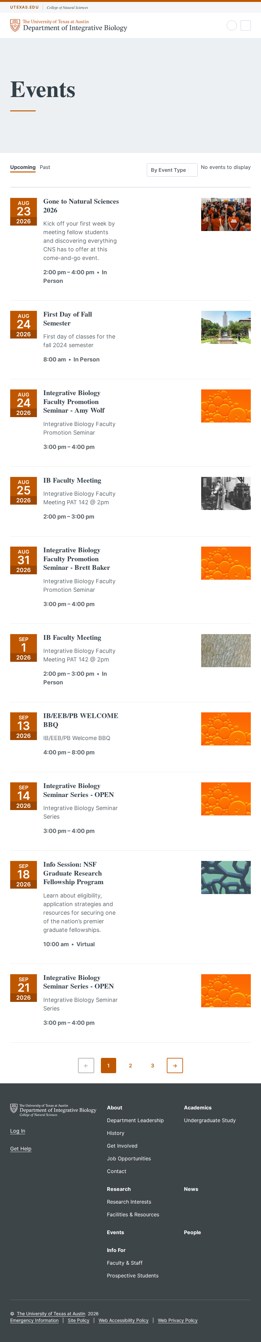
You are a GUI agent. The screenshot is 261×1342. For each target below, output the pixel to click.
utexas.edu (24, 7)
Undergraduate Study (210, 1120)
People (192, 1232)
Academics (198, 1107)
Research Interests (129, 1202)
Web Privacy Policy (178, 1320)
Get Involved (122, 1146)
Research (119, 1189)
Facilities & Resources (133, 1214)
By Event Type (168, 170)
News (191, 1189)
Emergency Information (34, 1320)
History (115, 1133)
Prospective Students (133, 1275)
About (114, 1107)
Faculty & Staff (125, 1263)
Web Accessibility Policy (124, 1320)
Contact (116, 1171)
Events (115, 1232)
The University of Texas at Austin (51, 1313)
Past (45, 167)
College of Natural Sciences (67, 7)
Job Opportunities (129, 1158)
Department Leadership (135, 1120)
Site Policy (78, 1320)
